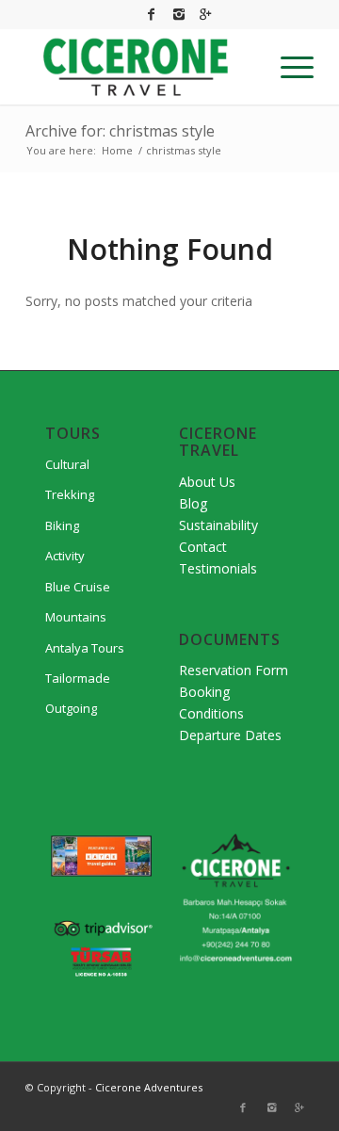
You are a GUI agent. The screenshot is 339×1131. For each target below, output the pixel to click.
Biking (62, 525)
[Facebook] (151, 14)
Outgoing (71, 708)
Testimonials (218, 568)
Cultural (67, 464)
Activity (65, 555)
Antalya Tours (84, 647)
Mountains (75, 616)
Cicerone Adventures (148, 1087)
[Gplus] (206, 14)
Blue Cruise (77, 586)
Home (117, 150)
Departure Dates (230, 735)
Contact (203, 547)
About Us (207, 482)
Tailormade (77, 678)
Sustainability (218, 525)
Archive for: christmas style (120, 131)
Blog (193, 503)
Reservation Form (233, 670)
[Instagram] (179, 14)
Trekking (69, 494)
